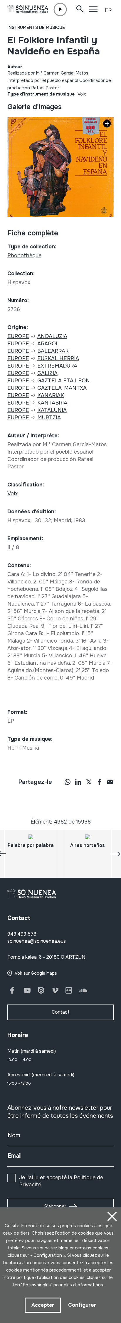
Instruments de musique (36, 27)
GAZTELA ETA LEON (63, 380)
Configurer (82, 1305)
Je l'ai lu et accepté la (61, 1181)
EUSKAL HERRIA (58, 358)
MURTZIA (49, 417)
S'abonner (55, 1206)
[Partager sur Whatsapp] (67, 781)
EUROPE (18, 336)
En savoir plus (37, 1285)
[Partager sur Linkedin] (78, 781)
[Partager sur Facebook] (99, 781)
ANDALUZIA (52, 336)
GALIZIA (47, 373)
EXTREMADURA (57, 366)
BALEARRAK (53, 351)
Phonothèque (24, 255)
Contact (61, 1012)
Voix (82, 94)
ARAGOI (47, 343)
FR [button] (108, 10)
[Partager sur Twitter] (89, 781)
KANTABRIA (52, 403)
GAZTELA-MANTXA (62, 388)
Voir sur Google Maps (36, 973)
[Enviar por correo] (110, 781)
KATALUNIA (52, 410)
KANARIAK (50, 395)
